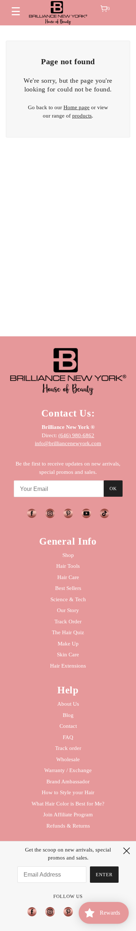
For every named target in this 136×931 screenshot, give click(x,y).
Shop (68, 555)
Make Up (68, 644)
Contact (68, 726)
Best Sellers (68, 588)
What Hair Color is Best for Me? (68, 804)
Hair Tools (68, 566)
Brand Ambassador (68, 781)
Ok (113, 488)
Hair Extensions (68, 666)
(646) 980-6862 (76, 435)
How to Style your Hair (68, 792)
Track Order (68, 621)
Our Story (68, 610)
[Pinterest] (68, 911)
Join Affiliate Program (68, 814)
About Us (68, 704)
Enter (104, 874)
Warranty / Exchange (68, 770)
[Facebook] (34, 911)
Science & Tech (68, 599)
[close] (126, 850)
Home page (76, 107)
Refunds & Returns (68, 826)
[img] (31, 513)
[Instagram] (50, 911)
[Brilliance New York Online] (58, 12)
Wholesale (68, 759)
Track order (68, 748)
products (82, 116)
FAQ (68, 737)
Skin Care (68, 654)
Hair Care (68, 577)
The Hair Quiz (68, 632)
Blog (68, 715)
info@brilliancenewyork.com (68, 443)
